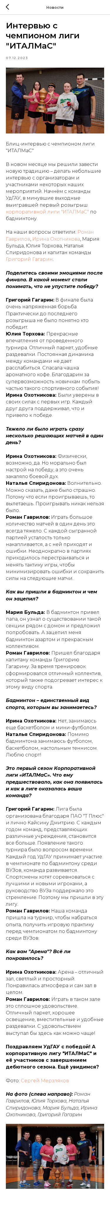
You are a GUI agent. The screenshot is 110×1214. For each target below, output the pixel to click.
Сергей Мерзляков (45, 1080)
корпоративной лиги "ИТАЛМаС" (47, 212)
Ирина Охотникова (56, 239)
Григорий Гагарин (29, 259)
